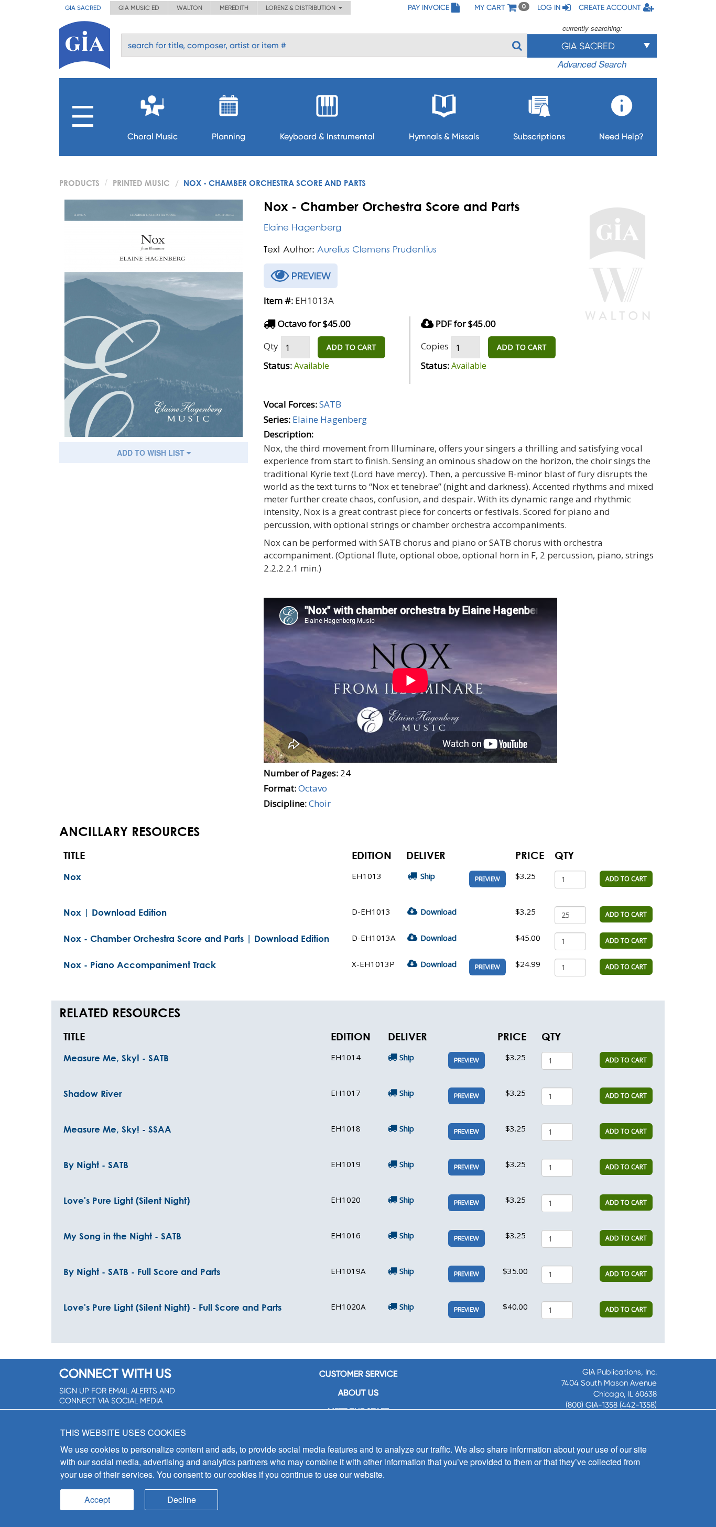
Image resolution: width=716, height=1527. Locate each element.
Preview (487, 879)
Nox (72, 877)
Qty (271, 346)
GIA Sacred (83, 8)
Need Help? (621, 136)
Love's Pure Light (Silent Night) (126, 1200)
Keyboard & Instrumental (327, 136)
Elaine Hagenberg (302, 227)
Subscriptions (539, 136)
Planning (228, 136)
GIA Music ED (138, 8)
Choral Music (152, 136)
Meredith (234, 8)
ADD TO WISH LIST (152, 452)
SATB (330, 404)
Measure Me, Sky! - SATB (116, 1058)
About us (358, 1393)
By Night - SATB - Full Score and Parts (141, 1272)
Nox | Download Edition (115, 912)
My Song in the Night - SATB (122, 1236)
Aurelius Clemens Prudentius (377, 249)
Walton (189, 8)
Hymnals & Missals (444, 136)
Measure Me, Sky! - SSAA (117, 1129)
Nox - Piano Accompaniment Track (139, 965)
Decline (181, 1499)
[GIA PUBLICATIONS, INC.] (84, 43)
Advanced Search (592, 64)
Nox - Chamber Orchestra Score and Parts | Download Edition (196, 938)
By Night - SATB (95, 1165)
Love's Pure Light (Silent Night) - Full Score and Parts (172, 1307)
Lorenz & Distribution (302, 8)
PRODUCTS (79, 183)
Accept (97, 1499)
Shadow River (92, 1093)
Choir (320, 803)
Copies (435, 346)
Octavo (312, 788)
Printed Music (141, 183)
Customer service (358, 1374)
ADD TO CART (351, 347)
